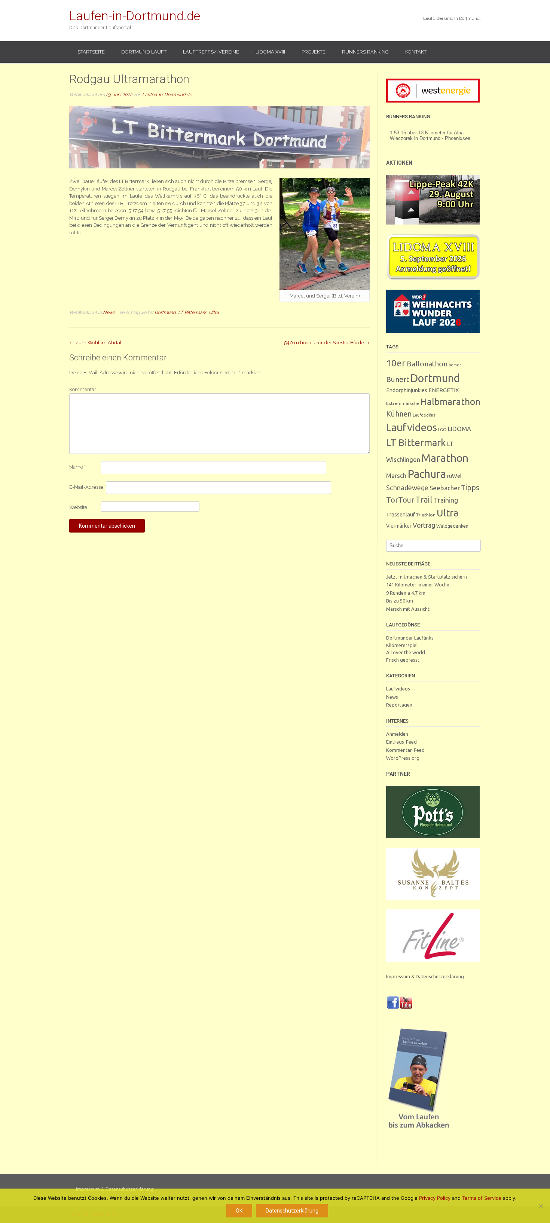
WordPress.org (402, 757)
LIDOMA (459, 429)
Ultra (214, 312)
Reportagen (399, 704)
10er (396, 363)
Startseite (91, 52)
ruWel (454, 476)
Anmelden (397, 733)
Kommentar (84, 389)
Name (77, 467)
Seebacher (445, 487)
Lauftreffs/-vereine (211, 52)
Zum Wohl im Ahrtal (95, 342)
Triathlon (426, 514)
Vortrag (424, 525)
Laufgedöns (424, 415)
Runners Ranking (365, 52)
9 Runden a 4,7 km (405, 592)
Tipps (470, 488)
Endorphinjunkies (406, 390)
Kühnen (399, 413)
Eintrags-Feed (401, 741)
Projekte (314, 52)
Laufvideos (411, 427)
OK (239, 1211)
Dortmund (165, 312)
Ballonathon (427, 364)
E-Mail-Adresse (87, 487)
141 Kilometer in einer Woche (417, 584)
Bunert (397, 379)
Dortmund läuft (143, 52)
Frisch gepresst (402, 659)
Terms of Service (481, 1198)
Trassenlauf (400, 514)
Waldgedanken (452, 525)
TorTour (400, 500)
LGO (442, 429)
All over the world (405, 652)
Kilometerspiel (402, 645)
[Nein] (540, 1206)
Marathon (444, 458)
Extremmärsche (402, 403)
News (109, 312)
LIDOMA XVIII (270, 52)
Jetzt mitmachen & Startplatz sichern (426, 576)
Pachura (426, 474)
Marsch (396, 475)
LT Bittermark (192, 312)
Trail (424, 499)
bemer (455, 365)
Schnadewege (407, 487)
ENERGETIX (443, 390)
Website (78, 507)
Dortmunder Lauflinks (410, 637)
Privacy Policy (434, 1198)
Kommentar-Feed (405, 750)
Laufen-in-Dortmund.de (134, 15)
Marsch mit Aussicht (408, 609)
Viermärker (399, 526)
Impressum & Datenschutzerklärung (425, 976)
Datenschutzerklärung (292, 1211)
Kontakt (416, 52)
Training (446, 500)
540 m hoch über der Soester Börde (327, 342)
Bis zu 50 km (399, 600)
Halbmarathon (450, 401)
